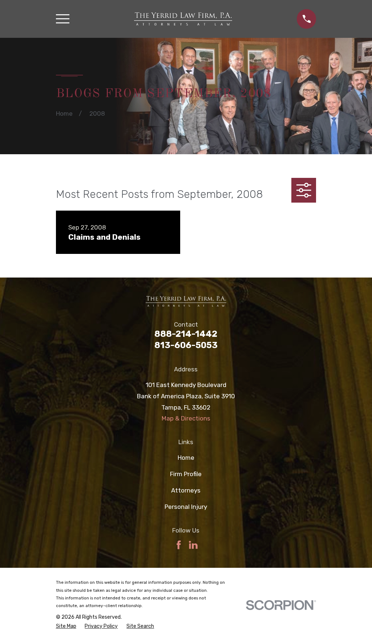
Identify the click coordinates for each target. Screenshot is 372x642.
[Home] (183, 19)
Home (186, 457)
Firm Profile (186, 474)
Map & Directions (186, 418)
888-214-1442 (185, 334)
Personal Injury (186, 506)
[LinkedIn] (193, 545)
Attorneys (186, 490)
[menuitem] (66, 626)
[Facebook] (178, 545)
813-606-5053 (186, 345)
